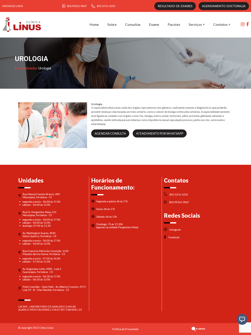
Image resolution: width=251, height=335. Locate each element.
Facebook (173, 237)
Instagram (175, 229)
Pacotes (174, 24)
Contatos (220, 24)
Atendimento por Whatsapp (159, 133)
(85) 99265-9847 (77, 6)
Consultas (133, 24)
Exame (154, 24)
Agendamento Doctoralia (224, 6)
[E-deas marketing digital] (198, 329)
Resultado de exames (175, 6)
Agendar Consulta (110, 133)
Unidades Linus (12, 6)
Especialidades (26, 68)
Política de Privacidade (125, 329)
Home (94, 24)
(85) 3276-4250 (106, 6)
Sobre (112, 24)
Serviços (195, 24)
